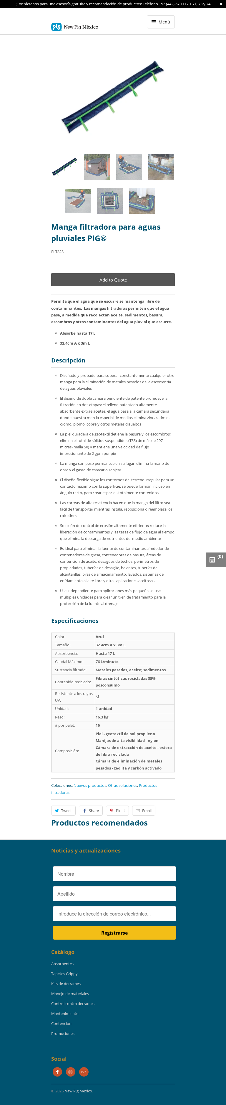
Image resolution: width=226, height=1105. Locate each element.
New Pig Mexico (78, 1091)
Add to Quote (113, 280)
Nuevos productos (90, 785)
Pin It (120, 810)
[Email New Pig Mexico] (84, 1072)
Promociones (62, 1033)
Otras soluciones (122, 785)
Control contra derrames (72, 1003)
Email (147, 810)
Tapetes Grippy (64, 973)
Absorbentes (62, 963)
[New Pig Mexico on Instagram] (70, 1072)
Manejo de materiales (70, 993)
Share (94, 810)
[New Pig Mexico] (74, 23)
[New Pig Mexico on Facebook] (57, 1072)
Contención (61, 1023)
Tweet (66, 810)
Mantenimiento (65, 1013)
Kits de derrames (66, 983)
